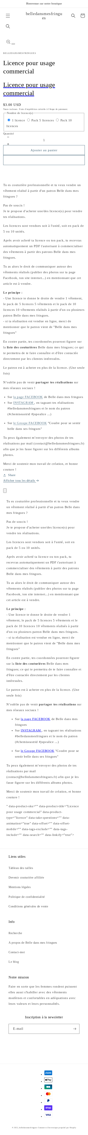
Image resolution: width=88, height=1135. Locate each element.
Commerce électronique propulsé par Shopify (57, 1128)
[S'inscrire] (74, 1029)
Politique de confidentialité (27, 896)
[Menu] (8, 15)
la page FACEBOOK (28, 397)
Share (12, 475)
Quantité (8, 133)
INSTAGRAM (23, 402)
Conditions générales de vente (28, 906)
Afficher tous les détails (19, 480)
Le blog (14, 961)
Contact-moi (17, 952)
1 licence (18, 120)
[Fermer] (5, 490)
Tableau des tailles (21, 868)
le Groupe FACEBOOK (30, 423)
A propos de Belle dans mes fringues (33, 942)
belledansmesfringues (28, 1128)
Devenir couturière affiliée (26, 877)
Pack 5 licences (42, 120)
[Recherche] (8, 26)
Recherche (15, 933)
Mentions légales (20, 887)
